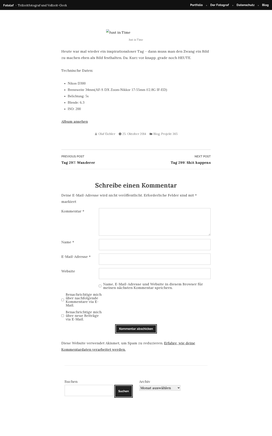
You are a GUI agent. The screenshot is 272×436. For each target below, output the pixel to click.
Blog (265, 5)
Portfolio (196, 5)
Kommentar (72, 211)
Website (68, 271)
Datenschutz (245, 5)
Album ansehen (74, 121)
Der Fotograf (219, 5)
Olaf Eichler (106, 134)
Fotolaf (8, 5)
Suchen (71, 381)
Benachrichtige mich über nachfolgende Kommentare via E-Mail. (84, 300)
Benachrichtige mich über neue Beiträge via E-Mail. (84, 315)
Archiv (144, 381)
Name (67, 242)
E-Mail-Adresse (76, 256)
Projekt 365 (169, 134)
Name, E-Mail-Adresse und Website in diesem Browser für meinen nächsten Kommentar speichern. (153, 286)
